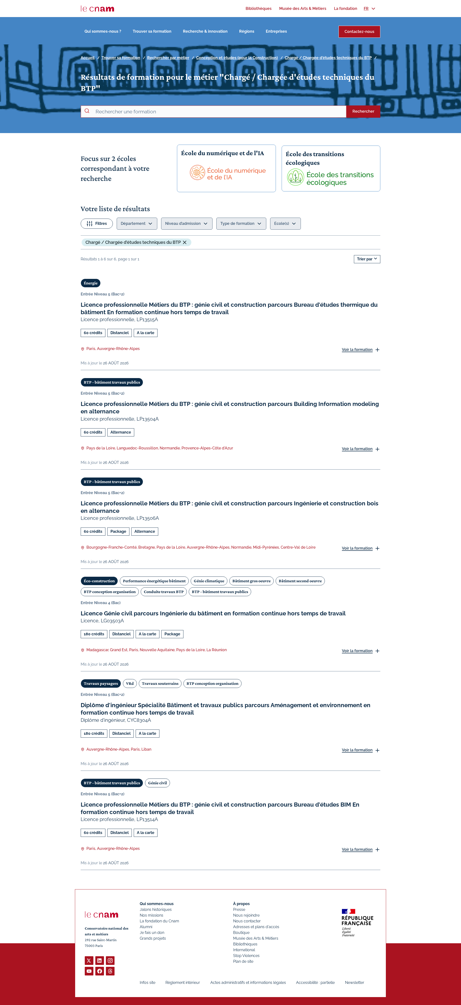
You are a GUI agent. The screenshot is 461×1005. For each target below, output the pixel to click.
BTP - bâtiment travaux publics (112, 382)
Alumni (146, 927)
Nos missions (151, 915)
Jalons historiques (156, 909)
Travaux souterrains (160, 683)
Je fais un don (152, 932)
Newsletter (354, 982)
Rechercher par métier (168, 57)
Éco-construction (99, 580)
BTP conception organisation (110, 591)
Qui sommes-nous (157, 903)
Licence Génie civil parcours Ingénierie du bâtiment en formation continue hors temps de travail (213, 613)
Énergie (90, 283)
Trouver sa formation (152, 31)
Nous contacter (247, 921)
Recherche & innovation (205, 31)
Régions (246, 31)
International (244, 950)
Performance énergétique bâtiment (154, 580)
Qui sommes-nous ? (103, 31)
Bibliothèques (245, 944)
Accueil (88, 57)
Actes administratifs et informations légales (248, 982)
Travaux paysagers (101, 683)
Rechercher (363, 111)
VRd (130, 683)
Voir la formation (357, 349)
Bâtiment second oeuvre (300, 580)
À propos (241, 903)
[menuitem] (258, 8)
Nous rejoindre (246, 915)
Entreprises (276, 31)
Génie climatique (209, 580)
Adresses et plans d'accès (256, 927)
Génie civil (157, 782)
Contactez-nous (359, 31)
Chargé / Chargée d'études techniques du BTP (328, 57)
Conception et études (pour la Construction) (237, 57)
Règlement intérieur (182, 982)
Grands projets (153, 938)
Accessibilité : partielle (315, 982)
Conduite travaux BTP (164, 591)
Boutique (241, 932)
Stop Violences (246, 955)
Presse (239, 909)
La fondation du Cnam (159, 921)
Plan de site (243, 961)
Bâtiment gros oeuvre (251, 580)
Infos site (147, 982)
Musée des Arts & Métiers (255, 938)
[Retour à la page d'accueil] (97, 8)
